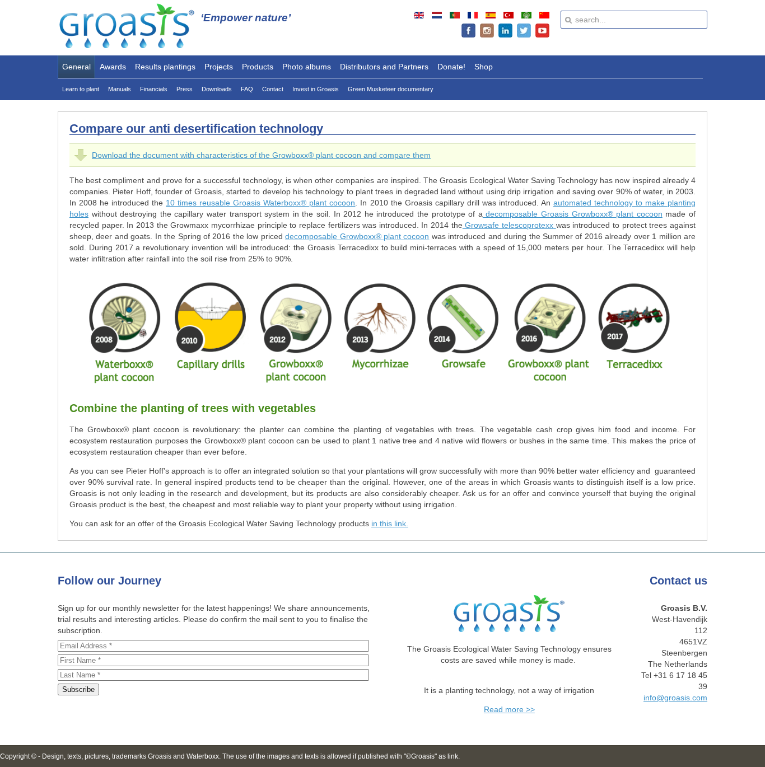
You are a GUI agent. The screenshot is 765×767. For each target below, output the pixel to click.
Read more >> (509, 709)
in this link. (389, 523)
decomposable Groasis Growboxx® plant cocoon (573, 213)
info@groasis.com (675, 697)
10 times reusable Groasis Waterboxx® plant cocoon (260, 202)
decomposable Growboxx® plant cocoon (357, 236)
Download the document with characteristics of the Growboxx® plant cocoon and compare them (261, 155)
